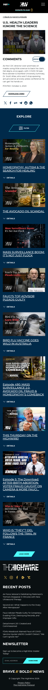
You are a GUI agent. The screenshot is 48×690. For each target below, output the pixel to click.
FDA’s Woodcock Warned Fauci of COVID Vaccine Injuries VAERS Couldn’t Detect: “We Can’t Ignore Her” (23, 634)
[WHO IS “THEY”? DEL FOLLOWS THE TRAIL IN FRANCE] (24, 514)
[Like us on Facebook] (17, 577)
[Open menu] (43, 4)
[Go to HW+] (6, 4)
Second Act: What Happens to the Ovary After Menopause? (22, 606)
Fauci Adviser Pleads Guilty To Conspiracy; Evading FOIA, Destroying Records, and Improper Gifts (22, 615)
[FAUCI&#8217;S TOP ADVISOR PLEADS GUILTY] (24, 280)
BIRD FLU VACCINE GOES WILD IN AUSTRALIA (21, 342)
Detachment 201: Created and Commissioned (17, 625)
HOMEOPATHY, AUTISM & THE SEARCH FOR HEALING (24, 169)
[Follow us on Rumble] (23, 578)
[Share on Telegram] (20, 103)
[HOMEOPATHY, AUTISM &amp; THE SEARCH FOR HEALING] (24, 151)
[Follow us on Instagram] (11, 577)
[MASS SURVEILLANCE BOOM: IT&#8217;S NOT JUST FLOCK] (24, 236)
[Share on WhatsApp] (31, 103)
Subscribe (33, 661)
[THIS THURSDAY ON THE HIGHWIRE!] (24, 419)
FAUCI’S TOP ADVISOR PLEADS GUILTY (18, 298)
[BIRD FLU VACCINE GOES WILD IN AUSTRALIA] (24, 324)
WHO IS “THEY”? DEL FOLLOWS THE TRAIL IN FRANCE (19, 534)
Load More (24, 554)
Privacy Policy (24, 683)
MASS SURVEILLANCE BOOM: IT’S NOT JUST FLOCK (24, 254)
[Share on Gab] (15, 103)
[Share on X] (5, 103)
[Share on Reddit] (25, 103)
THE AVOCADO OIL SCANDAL (23, 211)
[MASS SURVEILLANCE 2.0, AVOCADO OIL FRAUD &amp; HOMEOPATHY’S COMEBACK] (24, 368)
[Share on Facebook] (10, 103)
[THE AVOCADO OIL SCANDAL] (24, 195)
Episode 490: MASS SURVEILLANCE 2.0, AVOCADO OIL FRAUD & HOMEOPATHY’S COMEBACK (23, 389)
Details (11, 178)
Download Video (16, 94)
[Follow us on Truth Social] (28, 578)
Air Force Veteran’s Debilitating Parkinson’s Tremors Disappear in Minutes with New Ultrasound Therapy (23, 596)
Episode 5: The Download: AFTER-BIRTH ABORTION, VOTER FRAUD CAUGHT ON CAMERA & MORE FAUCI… (22, 484)
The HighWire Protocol (24, 685)
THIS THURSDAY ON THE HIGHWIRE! (20, 437)
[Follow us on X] (5, 577)
